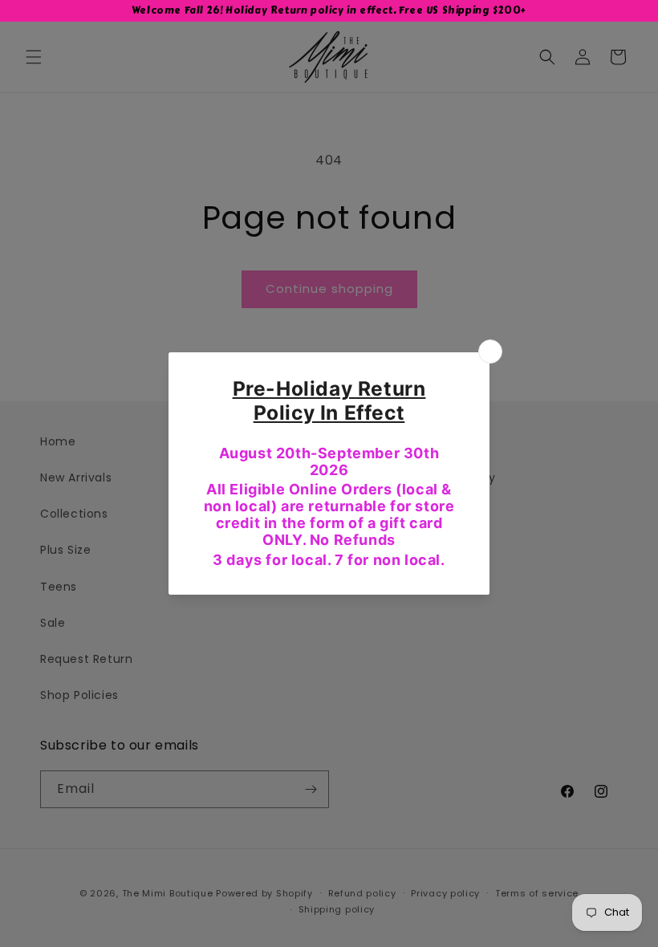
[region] (329, 11)
